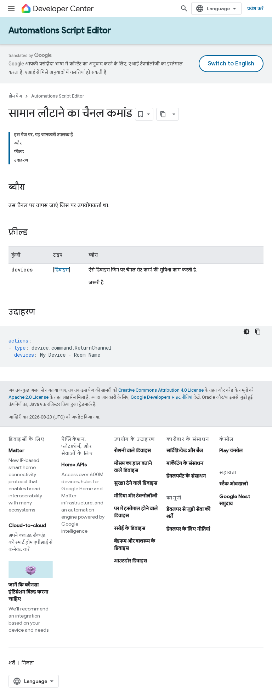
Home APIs (74, 464)
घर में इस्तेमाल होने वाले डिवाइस (136, 512)
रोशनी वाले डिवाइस (132, 450)
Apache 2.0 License (28, 397)
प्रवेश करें (255, 8)
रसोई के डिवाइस (129, 528)
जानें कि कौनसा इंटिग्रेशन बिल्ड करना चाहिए (28, 591)
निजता (28, 663)
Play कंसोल (231, 450)
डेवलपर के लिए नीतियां (188, 529)
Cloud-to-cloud (27, 525)
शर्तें (11, 663)
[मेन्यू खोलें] (11, 8)
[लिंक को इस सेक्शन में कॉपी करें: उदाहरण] (42, 312)
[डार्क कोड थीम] (246, 331)
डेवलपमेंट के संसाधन (186, 476)
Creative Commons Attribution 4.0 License (161, 390)
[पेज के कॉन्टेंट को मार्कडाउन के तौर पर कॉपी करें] (163, 114)
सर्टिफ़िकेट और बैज (184, 450)
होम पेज (15, 96)
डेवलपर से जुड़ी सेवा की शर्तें (188, 512)
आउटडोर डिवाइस (130, 560)
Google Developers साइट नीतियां (161, 397)
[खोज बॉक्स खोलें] (184, 8)
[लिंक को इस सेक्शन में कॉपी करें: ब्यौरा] (32, 187)
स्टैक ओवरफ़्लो (233, 483)
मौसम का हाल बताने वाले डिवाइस (133, 466)
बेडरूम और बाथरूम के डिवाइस (134, 544)
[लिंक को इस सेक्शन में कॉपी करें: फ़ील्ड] (35, 233)
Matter (16, 450)
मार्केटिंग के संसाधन (184, 463)
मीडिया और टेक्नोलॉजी (135, 495)
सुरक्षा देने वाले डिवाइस (135, 483)
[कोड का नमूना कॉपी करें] (258, 331)
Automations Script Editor (59, 30)
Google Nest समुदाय (234, 500)
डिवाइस (62, 270)
